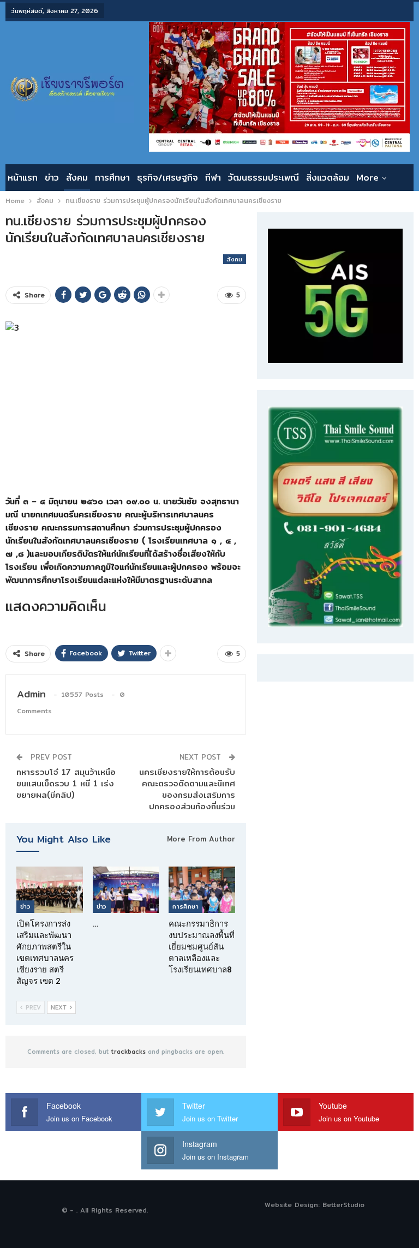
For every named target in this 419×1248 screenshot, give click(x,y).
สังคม (77, 177)
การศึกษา (112, 177)
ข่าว (52, 177)
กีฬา (213, 177)
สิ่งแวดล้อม (327, 177)
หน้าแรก (23, 177)
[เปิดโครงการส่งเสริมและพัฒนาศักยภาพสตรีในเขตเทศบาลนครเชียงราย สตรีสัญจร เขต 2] (49, 890)
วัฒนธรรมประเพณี (263, 177)
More (367, 177)
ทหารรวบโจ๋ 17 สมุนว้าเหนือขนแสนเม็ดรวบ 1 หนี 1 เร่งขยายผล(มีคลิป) (66, 783)
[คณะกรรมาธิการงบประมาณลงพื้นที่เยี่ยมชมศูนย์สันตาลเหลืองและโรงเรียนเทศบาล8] (202, 890)
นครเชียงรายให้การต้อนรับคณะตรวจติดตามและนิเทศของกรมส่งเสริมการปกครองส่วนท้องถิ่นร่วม (187, 789)
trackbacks (128, 1051)
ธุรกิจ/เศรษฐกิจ (167, 177)
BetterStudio (343, 1204)
